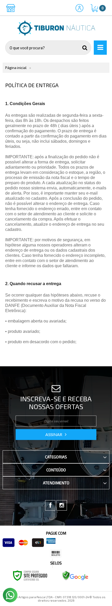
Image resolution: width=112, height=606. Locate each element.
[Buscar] (85, 47)
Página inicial (16, 67)
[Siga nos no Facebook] (50, 505)
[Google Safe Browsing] (75, 575)
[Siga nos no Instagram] (62, 505)
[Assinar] (56, 434)
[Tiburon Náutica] (56, 28)
